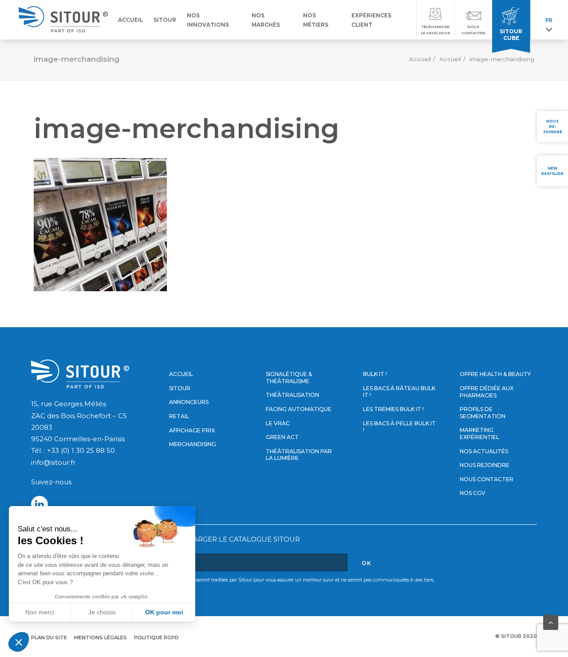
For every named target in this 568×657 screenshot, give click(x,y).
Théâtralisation (292, 395)
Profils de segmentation (482, 413)
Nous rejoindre (484, 465)
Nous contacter (486, 479)
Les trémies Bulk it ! (393, 409)
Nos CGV (472, 493)
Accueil (420, 59)
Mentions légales (100, 637)
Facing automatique (298, 409)
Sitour (179, 388)
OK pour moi (164, 612)
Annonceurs (189, 402)
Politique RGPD (156, 637)
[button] (18, 642)
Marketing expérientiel (479, 433)
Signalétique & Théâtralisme (289, 377)
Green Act (282, 437)
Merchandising (192, 444)
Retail (179, 416)
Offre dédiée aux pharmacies (486, 392)
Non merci (39, 612)
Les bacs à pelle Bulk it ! (399, 427)
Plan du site (49, 637)
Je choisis (102, 612)
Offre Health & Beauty (495, 374)
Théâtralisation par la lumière (299, 455)
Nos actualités (484, 451)
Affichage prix (192, 430)
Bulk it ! (375, 374)
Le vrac (278, 423)
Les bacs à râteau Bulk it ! (399, 392)
